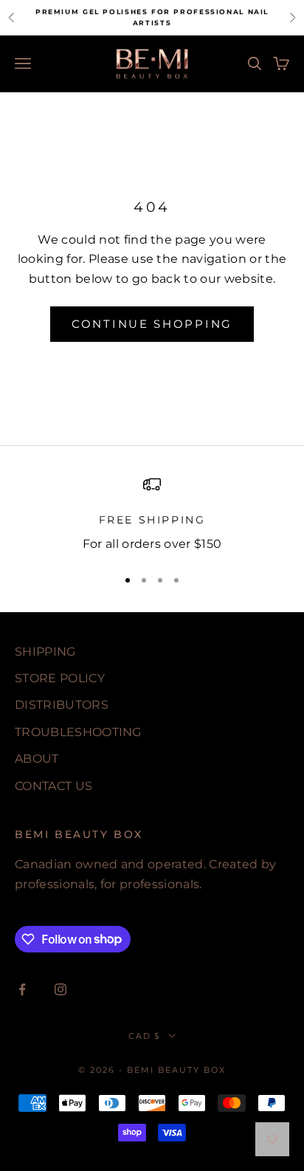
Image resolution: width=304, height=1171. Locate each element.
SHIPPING (45, 652)
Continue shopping (152, 324)
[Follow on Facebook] (22, 989)
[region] (152, 514)
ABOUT (37, 759)
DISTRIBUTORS (61, 705)
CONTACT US (53, 786)
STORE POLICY (60, 678)
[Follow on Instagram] (60, 989)
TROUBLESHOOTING (78, 732)
